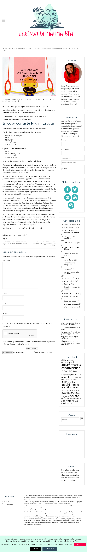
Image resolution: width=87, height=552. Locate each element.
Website (5, 313)
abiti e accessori (68, 360)
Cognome (65, 149)
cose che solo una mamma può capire (71, 231)
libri (73, 382)
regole (65, 396)
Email (4, 303)
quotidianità (69, 392)
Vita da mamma (70, 307)
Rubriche (67, 284)
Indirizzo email (66, 159)
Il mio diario (68, 260)
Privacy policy (8, 504)
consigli (69, 371)
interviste (67, 269)
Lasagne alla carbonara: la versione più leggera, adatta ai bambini (44, 243)
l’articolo (35, 170)
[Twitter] (75, 189)
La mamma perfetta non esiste (71, 273)
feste (77, 377)
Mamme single (69, 281)
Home (4, 49)
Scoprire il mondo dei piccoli (72, 288)
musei (64, 387)
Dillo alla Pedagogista (72, 243)
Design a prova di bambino (70, 237)
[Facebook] (67, 189)
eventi (65, 377)
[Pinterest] (67, 197)
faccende (71, 378)
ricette (74, 396)
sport (8, 238)
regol (78, 393)
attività (65, 365)
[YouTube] (75, 197)
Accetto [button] (79, 544)
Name (5, 293)
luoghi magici (70, 385)
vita (71, 403)
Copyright (7, 501)
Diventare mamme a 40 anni (71, 248)
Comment (6, 260)
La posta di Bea (70, 278)
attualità (76, 365)
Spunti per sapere (17, 49)
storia (71, 400)
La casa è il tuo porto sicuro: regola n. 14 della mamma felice (14, 243)
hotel (69, 382)
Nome (63, 140)
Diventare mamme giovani (71, 254)
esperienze (74, 374)
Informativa (50, 549)
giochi (64, 381)
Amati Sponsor (69, 227)
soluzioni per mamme (71, 398)
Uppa (22, 200)
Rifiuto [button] (36, 549)
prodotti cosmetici (72, 390)
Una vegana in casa (71, 304)
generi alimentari (71, 380)
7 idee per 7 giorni (71, 224)
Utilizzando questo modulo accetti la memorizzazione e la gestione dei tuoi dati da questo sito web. (29, 343)
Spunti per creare (70, 293)
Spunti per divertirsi (71, 296)
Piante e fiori (69, 389)
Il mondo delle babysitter (69, 264)
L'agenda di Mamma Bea (43, 99)
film (62, 380)
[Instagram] (71, 205)
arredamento (68, 362)
